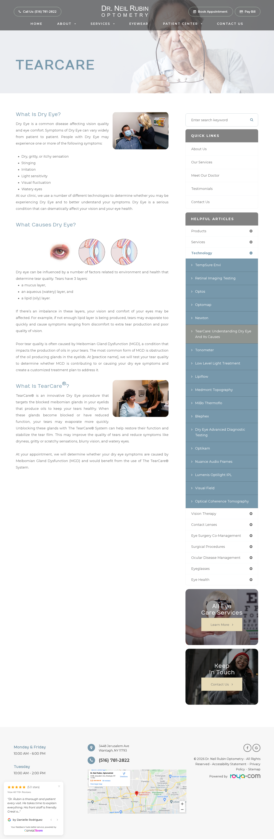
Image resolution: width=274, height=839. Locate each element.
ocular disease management (215, 558)
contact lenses (204, 525)
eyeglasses (200, 569)
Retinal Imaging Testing (215, 278)
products (198, 231)
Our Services (201, 162)
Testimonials (202, 189)
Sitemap (254, 769)
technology (201, 253)
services (198, 242)
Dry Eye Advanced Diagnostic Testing (220, 432)
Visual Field (205, 488)
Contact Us (230, 24)
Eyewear (138, 24)
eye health (200, 580)
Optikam (202, 448)
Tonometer (204, 350)
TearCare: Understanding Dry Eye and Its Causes (223, 334)
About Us (199, 149)
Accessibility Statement (229, 764)
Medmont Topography (214, 390)
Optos (200, 291)
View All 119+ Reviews (19, 803)
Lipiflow (201, 377)
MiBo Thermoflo (208, 403)
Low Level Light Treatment (217, 363)
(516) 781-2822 (114, 760)
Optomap (203, 305)
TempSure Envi (208, 265)
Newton (201, 318)
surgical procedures (208, 547)
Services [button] (100, 24)
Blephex (202, 416)
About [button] (64, 24)
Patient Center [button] (180, 24)
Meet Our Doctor (205, 175)
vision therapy (203, 514)
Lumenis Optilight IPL (213, 475)
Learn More (220, 625)
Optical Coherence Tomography (222, 501)
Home (36, 24)
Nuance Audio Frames (213, 462)
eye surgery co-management (216, 536)
